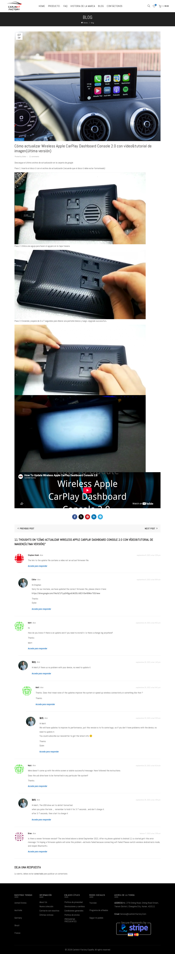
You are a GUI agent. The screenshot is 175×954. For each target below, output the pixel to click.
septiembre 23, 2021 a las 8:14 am (148, 765)
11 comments (34, 156)
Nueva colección (46, 906)
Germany (18, 917)
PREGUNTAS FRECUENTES (70, 920)
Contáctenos (114, 6)
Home (42, 6)
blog (92, 23)
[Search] (149, 6)
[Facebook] (74, 516)
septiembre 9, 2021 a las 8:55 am (149, 580)
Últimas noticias (46, 914)
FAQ (65, 6)
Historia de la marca (82, 6)
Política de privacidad (73, 902)
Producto (54, 6)
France (17, 932)
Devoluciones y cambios (74, 906)
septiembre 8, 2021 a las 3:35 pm (149, 555)
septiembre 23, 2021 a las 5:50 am (148, 718)
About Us (43, 902)
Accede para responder (37, 565)
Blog (101, 6)
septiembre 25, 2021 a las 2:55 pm (148, 800)
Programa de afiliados (98, 910)
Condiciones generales (73, 910)
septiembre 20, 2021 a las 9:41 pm (148, 687)
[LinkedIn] (93, 516)
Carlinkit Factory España (83, 949)
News (21, 140)
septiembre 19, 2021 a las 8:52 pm (148, 623)
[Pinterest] (87, 516)
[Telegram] (100, 516)
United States (20, 902)
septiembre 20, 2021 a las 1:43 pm (148, 662)
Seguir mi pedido (96, 917)
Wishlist (155, 5)
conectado (38, 873)
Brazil (16, 925)
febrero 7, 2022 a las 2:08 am (150, 833)
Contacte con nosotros (49, 910)
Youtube (93, 902)
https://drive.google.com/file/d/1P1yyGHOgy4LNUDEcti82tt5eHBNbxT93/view (66, 593)
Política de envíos (72, 914)
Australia (18, 910)
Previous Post (27, 528)
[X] (81, 516)
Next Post (150, 528)
